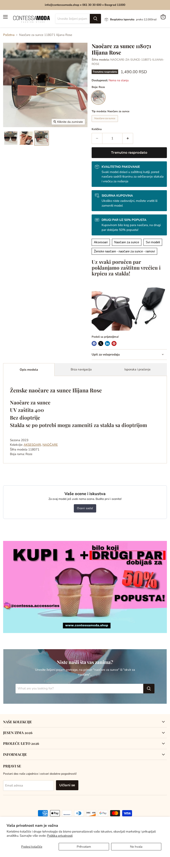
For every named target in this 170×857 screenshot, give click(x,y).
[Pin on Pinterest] (114, 343)
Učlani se (67, 785)
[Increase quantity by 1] (128, 138)
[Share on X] (100, 343)
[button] (11, 138)
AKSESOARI (32, 445)
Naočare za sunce (126, 242)
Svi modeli (153, 242)
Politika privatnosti (60, 836)
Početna (9, 35)
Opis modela (29, 370)
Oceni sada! (85, 508)
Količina (97, 129)
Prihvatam (84, 847)
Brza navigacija (81, 369)
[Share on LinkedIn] (107, 343)
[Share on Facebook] (94, 343)
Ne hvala (136, 847)
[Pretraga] (95, 18)
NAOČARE (50, 445)
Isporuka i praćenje (137, 369)
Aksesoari (101, 242)
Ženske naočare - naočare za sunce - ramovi (124, 251)
